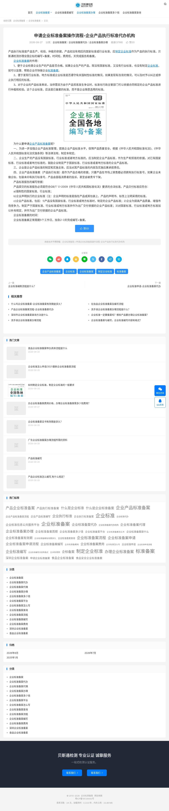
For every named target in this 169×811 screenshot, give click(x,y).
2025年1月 (12, 657)
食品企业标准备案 (63, 558)
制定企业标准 (123, 51)
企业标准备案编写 (64, 12)
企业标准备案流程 (91, 538)
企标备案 (68, 552)
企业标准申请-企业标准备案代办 (144, 286)
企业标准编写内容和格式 (38, 552)
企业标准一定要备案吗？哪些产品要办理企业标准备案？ (120, 314)
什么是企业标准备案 (100, 508)
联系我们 (72, 772)
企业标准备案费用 (92, 544)
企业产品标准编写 (41, 516)
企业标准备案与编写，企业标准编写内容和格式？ (116, 320)
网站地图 (98, 795)
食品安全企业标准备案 (89, 558)
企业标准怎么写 (113, 544)
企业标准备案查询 (132, 12)
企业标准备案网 (72, 544)
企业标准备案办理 (86, 12)
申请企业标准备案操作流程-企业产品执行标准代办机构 (84, 35)
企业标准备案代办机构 (108, 525)
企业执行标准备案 (84, 516)
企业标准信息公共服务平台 (22, 524)
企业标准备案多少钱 (109, 12)
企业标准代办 (122, 516)
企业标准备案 (84, 5)
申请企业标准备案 (40, 558)
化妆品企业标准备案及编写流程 (107, 303)
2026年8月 (12, 652)
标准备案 (53, 70)
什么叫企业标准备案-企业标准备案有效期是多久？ (37, 303)
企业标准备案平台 (95, 531)
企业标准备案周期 (46, 531)
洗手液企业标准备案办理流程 (26, 320)
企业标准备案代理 (132, 524)
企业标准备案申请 (121, 538)
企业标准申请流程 (144, 544)
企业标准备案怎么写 (116, 532)
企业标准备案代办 (78, 42)
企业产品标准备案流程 (17, 516)
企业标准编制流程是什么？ (22, 286)
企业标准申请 (129, 544)
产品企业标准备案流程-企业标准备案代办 (32, 309)
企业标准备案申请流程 (22, 544)
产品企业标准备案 (20, 508)
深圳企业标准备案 (17, 558)
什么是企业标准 (72, 508)
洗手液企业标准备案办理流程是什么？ (110, 309)
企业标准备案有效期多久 (45, 538)
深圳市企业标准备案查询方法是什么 (29, 314)
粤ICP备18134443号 (84, 798)
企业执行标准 (62, 516)
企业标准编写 (16, 551)
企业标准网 (55, 552)
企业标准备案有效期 (19, 538)
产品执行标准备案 (48, 508)
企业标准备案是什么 (137, 531)
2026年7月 (90, 652)
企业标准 (153, 65)
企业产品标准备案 (40, 143)
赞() (130, 42)
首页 (30, 12)
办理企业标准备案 (119, 551)
